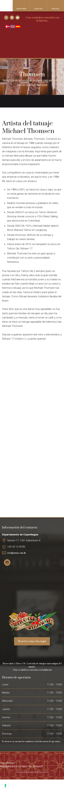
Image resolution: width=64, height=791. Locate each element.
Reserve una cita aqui (32, 641)
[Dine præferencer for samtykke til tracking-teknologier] (5, 786)
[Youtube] (18, 17)
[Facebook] (7, 17)
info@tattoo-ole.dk (16, 553)
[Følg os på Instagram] (7, 562)
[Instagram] (13, 17)
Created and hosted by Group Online (32, 772)
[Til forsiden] (32, 45)
